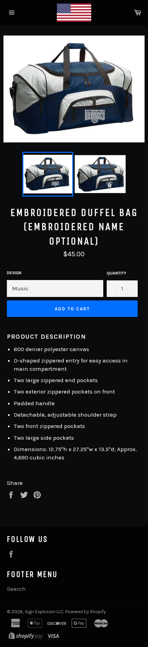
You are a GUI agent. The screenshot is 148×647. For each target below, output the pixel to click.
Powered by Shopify (85, 611)
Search (16, 588)
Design (14, 272)
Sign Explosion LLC (44, 611)
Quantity (116, 273)
